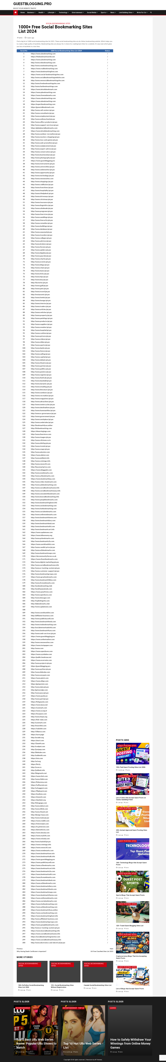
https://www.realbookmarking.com (44, 69)
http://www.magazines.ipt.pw (42, 399)
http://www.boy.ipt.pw (39, 280)
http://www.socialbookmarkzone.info (45, 488)
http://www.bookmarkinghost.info (44, 503)
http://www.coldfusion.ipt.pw (42, 184)
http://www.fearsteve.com (41, 434)
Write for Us (141, 12)
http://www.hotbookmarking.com (44, 509)
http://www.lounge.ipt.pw (41, 300)
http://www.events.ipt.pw (41, 262)
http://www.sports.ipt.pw (40, 345)
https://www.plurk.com (40, 678)
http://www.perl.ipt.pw (39, 699)
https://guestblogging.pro (40, 666)
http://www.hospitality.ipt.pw (42, 190)
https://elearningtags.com (41, 431)
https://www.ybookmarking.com (43, 60)
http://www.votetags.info (40, 461)
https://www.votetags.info (41, 845)
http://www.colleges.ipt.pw (41, 238)
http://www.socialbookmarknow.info (45, 565)
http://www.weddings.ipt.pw (42, 217)
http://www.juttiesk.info (40, 458)
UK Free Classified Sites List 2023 (102, 950)
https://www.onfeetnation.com (43, 639)
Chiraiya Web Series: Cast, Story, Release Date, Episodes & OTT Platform (36, 1043)
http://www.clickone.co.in (41, 440)
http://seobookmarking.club (41, 586)
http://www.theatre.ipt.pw (41, 363)
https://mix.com (37, 758)
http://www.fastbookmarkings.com (44, 86)
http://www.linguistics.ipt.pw (42, 205)
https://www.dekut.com (40, 455)
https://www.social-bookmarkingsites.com (47, 74)
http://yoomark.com (38, 723)
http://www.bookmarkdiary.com (43, 520)
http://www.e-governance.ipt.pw (43, 413)
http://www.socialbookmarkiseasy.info (45, 491)
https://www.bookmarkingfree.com (44, 72)
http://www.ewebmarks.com (42, 473)
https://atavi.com (37, 740)
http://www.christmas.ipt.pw (42, 199)
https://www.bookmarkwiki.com (43, 874)
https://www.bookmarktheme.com (44, 895)
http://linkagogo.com (39, 803)
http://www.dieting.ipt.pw (41, 443)
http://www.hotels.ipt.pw (40, 297)
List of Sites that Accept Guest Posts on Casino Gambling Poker (131, 799)
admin (21, 38)
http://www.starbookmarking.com (44, 66)
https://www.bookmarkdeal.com (43, 880)
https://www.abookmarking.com (43, 101)
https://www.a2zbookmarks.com (43, 883)
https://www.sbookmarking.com (43, 54)
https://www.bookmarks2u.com (43, 871)
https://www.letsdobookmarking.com (45, 131)
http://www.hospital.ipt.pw (41, 330)
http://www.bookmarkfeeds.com (43, 622)
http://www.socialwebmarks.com (43, 512)
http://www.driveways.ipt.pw (42, 196)
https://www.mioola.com (40, 839)
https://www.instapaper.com (42, 645)
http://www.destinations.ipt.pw (43, 407)
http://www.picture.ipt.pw (41, 336)
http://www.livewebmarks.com (43, 583)
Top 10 (66, 1008)
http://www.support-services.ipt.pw (44, 125)
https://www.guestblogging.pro (43, 161)
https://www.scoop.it (39, 711)
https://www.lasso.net (39, 705)
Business (30, 12)
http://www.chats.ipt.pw (40, 268)
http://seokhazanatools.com (41, 589)
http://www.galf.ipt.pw (39, 286)
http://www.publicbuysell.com (42, 619)
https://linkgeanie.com (39, 702)
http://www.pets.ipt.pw (40, 289)
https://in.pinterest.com (40, 827)
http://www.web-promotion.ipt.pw (44, 143)
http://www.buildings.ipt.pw (41, 226)
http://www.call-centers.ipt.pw (42, 110)
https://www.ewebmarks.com (42, 850)
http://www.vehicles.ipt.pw (41, 312)
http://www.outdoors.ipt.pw (41, 393)
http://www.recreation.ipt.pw (42, 396)
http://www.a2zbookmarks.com (43, 550)
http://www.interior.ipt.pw (41, 303)
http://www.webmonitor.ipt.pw (43, 170)
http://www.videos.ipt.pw (40, 339)
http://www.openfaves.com (41, 595)
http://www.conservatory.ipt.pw (43, 152)
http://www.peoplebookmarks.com (44, 500)
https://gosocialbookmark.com (42, 107)
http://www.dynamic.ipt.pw (41, 384)
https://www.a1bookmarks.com (43, 865)
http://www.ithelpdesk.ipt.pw (42, 193)
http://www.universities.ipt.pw (42, 167)
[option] (36, 1031)
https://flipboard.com (39, 791)
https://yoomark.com (39, 708)
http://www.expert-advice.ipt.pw (43, 149)
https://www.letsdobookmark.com (44, 89)
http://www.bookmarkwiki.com (43, 526)
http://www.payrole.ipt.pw (41, 256)
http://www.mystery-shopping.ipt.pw (45, 137)
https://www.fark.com (39, 776)
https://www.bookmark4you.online (44, 910)
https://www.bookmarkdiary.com (43, 886)
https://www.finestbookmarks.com (44, 559)
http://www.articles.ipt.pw (41, 309)
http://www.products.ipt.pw (41, 321)
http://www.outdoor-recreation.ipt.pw (45, 134)
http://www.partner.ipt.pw (41, 366)
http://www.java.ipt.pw (40, 693)
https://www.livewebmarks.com (43, 877)
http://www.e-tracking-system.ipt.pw (45, 568)
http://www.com (37, 648)
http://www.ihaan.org (39, 717)
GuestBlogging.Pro (32, 4)
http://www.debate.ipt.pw (41, 360)
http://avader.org (37, 737)
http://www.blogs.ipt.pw (40, 265)
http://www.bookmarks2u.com (42, 541)
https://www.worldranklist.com (43, 544)
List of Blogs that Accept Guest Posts (130, 989)
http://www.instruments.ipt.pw (43, 164)
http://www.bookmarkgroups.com (44, 574)
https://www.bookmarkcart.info (43, 868)
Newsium (89, 1059)
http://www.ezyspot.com (40, 675)
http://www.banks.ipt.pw (40, 348)
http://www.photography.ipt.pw (43, 158)
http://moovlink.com (38, 726)
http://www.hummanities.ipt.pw (43, 410)
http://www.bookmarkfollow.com (43, 580)
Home (22, 12)
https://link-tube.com (39, 720)
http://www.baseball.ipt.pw (41, 381)
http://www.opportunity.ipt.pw (42, 173)
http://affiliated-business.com (42, 616)
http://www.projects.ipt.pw (41, 663)
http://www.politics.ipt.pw (41, 369)
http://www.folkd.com (39, 779)
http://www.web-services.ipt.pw (43, 633)
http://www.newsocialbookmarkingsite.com (47, 80)
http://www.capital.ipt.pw (40, 357)
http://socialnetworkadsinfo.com (43, 627)
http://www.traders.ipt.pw (41, 306)
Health (41, 12)
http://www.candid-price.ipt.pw (43, 547)
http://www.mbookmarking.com (43, 63)
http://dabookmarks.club (40, 604)
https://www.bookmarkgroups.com (44, 922)
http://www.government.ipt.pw (43, 416)
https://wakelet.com (38, 729)
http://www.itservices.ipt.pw (42, 214)
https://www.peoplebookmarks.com (44, 925)
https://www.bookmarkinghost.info (44, 916)
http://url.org (36, 761)
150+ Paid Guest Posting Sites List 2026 (130, 767)
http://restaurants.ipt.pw (40, 294)
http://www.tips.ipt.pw (39, 277)
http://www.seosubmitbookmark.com (45, 494)
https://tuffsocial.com (39, 785)
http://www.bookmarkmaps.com (43, 553)
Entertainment (77, 12)
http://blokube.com (38, 752)
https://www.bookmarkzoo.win (43, 853)
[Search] (151, 12)
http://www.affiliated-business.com (44, 919)
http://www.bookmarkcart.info (42, 529)
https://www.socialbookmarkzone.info (45, 934)
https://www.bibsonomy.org (41, 535)
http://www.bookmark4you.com (43, 630)
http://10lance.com (38, 732)
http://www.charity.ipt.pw (41, 259)
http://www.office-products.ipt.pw (44, 122)
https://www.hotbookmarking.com (44, 904)
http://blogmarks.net (39, 773)
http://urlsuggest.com (39, 788)
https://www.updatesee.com (42, 532)
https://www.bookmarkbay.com (43, 479)
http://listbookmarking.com (41, 428)
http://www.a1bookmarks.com (42, 476)
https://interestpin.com (40, 824)
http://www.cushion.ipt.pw (41, 333)
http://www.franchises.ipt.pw (42, 187)
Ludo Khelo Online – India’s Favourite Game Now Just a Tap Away (129, 1043)
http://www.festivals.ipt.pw (41, 378)
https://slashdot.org (38, 800)
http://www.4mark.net (39, 812)
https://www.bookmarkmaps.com (43, 892)
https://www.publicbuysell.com (43, 862)
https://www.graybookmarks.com (44, 577)
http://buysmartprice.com (41, 467)
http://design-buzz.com (40, 815)
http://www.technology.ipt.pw (42, 176)
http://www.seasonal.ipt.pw (41, 232)
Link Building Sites (125, 12)
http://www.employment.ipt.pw (43, 116)
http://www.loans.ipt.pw (40, 271)
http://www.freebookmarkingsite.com (45, 83)
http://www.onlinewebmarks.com (43, 515)
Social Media (91, 12)
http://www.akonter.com (40, 452)
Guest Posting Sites (127, 746)
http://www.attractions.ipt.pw (42, 402)
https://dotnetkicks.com (40, 830)
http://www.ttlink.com (39, 809)
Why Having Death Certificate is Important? (31, 950)
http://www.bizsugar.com (40, 598)
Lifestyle (51, 12)
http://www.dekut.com (39, 806)
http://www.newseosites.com (42, 179)
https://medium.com (38, 794)
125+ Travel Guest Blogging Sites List (129, 926)
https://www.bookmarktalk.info (43, 856)
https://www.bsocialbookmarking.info (45, 931)
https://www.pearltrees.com (41, 592)
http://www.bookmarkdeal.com (43, 523)
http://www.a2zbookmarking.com (44, 485)
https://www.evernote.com (41, 660)
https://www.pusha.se (39, 696)
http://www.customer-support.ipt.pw (45, 571)
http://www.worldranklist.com (42, 613)
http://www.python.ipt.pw (41, 669)
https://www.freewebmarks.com (43, 95)
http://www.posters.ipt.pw (41, 372)
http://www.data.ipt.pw (40, 687)
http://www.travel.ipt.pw (40, 292)
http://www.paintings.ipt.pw (41, 318)
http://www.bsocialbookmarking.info (45, 497)
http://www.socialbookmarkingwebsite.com (47, 77)
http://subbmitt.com (38, 755)
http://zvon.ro (36, 767)
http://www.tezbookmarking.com (43, 625)
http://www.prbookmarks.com (42, 538)
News (112, 12)
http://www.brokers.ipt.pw (41, 244)
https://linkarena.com (39, 782)
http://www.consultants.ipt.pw (42, 113)
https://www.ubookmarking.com (43, 98)
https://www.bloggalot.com (41, 470)
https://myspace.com (39, 714)
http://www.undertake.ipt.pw (42, 422)
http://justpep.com (38, 749)
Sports (103, 12)
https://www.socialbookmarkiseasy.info (46, 940)
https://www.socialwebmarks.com (44, 901)
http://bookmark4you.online (41, 425)
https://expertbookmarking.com (43, 104)
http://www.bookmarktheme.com (44, 517)
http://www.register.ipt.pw (41, 375)
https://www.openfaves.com (42, 651)
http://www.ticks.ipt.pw (40, 274)
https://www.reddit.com (40, 821)
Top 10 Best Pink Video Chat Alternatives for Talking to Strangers (83, 1043)
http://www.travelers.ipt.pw (41, 235)
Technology (63, 12)
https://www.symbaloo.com (41, 654)
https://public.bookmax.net (41, 657)
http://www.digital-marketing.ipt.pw (45, 562)
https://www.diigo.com (39, 681)
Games (113, 1008)
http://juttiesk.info (38, 770)
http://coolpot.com (38, 746)
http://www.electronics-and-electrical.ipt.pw (48, 943)
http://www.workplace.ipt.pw (42, 419)
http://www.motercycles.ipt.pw (43, 405)
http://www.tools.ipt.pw (40, 818)
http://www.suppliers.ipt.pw (41, 324)
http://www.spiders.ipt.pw (41, 250)
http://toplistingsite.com (40, 601)
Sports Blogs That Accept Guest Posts (130, 895)
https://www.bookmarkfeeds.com (44, 889)
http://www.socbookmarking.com (44, 506)
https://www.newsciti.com (41, 848)
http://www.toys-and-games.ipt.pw (44, 140)
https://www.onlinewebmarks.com (44, 898)
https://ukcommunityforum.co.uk (43, 556)
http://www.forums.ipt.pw (41, 247)
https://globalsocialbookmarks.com (44, 128)
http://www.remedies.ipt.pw (42, 223)
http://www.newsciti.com (40, 464)
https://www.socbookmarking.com (44, 913)
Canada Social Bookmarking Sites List (98, 985)
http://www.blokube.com (40, 672)
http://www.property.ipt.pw (41, 315)
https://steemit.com (38, 797)
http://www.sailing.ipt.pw (40, 354)
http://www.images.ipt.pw (41, 437)
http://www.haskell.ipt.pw (41, 842)
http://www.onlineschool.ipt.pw (43, 119)
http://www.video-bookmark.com (43, 482)
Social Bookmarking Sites (58, 23)
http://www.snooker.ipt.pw (41, 327)
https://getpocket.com (39, 684)
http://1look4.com (38, 743)
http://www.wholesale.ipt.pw (42, 208)
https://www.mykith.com (40, 836)
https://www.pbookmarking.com (43, 92)
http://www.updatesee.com (41, 607)
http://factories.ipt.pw (39, 283)
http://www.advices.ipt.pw (41, 241)
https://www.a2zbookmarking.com (44, 907)
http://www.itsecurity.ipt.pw (42, 220)
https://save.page (37, 735)
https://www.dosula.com (40, 833)
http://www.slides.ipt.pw (40, 342)
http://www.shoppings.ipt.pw (42, 182)
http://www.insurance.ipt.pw (42, 202)
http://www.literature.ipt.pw (42, 390)
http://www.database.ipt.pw (41, 229)
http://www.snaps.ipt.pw (40, 449)
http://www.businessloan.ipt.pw (43, 155)
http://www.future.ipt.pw (40, 351)
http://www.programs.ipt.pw (42, 211)
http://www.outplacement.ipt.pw (43, 146)
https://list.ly (36, 764)
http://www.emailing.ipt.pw (41, 387)
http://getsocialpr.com (39, 690)
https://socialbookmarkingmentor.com (45, 937)
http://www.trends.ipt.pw (40, 446)
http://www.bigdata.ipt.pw (41, 253)
